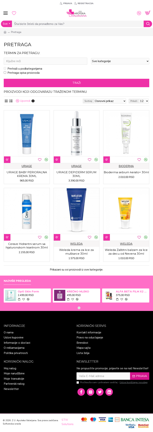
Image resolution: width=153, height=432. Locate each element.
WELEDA (76, 244)
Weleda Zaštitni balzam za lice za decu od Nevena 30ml (126, 251)
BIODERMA (126, 166)
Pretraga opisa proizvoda (23, 73)
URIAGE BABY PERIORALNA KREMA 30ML (27, 174)
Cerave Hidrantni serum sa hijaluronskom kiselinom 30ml (27, 245)
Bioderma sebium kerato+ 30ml (126, 172)
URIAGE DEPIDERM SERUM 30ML (76, 174)
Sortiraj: (89, 101)
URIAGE (27, 166)
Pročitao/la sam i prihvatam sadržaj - (113, 382)
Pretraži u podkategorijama (24, 69)
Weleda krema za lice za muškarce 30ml (76, 251)
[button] (74, 307)
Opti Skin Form (28, 291)
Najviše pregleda (17, 281)
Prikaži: (134, 101)
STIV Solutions (68, 422)
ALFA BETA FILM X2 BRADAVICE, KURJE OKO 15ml (132, 291)
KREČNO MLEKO (78, 291)
